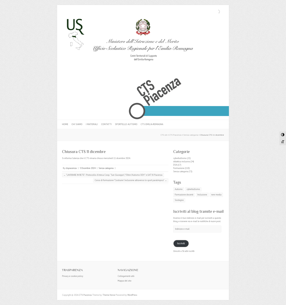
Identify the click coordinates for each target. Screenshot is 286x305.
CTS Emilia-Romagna (152, 124)
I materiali (92, 124)
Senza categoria (106, 168)
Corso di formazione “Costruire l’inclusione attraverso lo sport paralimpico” (131, 180)
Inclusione (202, 194)
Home (65, 124)
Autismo (179, 189)
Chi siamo (77, 124)
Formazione (178, 168)
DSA (175, 164)
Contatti (106, 124)
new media (216, 194)
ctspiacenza (71, 168)
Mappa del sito (124, 280)
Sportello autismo (126, 124)
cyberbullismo (180, 158)
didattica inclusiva (181, 161)
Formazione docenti (184, 194)
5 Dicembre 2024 (87, 168)
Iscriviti (181, 243)
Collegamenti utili (126, 276)
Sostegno (179, 200)
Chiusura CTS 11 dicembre (84, 151)
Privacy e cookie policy (72, 276)
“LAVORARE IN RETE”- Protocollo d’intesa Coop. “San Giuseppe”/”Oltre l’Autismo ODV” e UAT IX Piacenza (113, 175)
